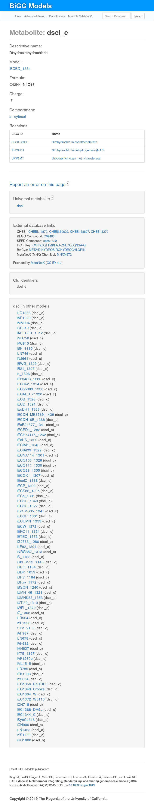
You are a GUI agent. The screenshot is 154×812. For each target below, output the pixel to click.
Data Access (57, 16)
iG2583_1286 (28, 541)
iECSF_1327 (28, 505)
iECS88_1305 (29, 490)
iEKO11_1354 (29, 531)
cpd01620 (50, 240)
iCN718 (23, 704)
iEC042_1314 (28, 383)
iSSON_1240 (28, 587)
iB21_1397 (26, 368)
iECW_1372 (27, 526)
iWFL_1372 (27, 607)
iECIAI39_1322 (29, 449)
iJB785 (23, 668)
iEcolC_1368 (28, 480)
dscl (20, 205)
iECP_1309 (26, 485)
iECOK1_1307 (29, 475)
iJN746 (23, 353)
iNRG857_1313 (30, 551)
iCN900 (23, 724)
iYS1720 (24, 734)
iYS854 (23, 678)
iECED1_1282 (29, 429)
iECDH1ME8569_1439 (36, 414)
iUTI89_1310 (28, 602)
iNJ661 (23, 358)
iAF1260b (25, 658)
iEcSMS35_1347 (31, 510)
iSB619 (23, 327)
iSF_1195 (25, 348)
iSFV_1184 (26, 576)
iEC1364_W (27, 693)
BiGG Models (30, 5)
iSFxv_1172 (27, 581)
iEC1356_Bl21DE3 (32, 683)
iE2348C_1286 (29, 378)
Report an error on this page (38, 184)
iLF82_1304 (27, 546)
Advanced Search (35, 16)
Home (17, 16)
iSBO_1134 (27, 566)
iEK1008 (24, 673)
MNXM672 (64, 254)
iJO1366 (24, 312)
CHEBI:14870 (37, 231)
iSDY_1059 (26, 571)
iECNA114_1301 (31, 454)
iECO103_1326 (30, 460)
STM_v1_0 (26, 627)
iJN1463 (24, 729)
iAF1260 (24, 317)
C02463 (49, 236)
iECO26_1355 (29, 470)
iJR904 (23, 617)
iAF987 (23, 632)
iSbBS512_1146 (31, 561)
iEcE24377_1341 (31, 424)
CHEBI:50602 (58, 231)
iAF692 (23, 643)
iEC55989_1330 (30, 388)
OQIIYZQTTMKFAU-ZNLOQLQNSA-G (59, 245)
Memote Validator (79, 16)
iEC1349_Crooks (31, 688)
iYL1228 (24, 622)
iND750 (23, 337)
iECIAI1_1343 (28, 444)
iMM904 (24, 322)
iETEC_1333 (28, 536)
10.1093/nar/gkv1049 (82, 785)
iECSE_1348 (28, 500)
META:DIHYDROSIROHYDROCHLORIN (57, 249)
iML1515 (24, 663)
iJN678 (23, 638)
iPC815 (23, 343)
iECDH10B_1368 (31, 419)
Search (138, 16)
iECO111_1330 (30, 465)
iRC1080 (24, 739)
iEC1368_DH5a (30, 709)
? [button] (68, 183)
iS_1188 (24, 556)
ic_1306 (24, 373)
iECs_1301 (26, 495)
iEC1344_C (27, 714)
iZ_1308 (24, 612)
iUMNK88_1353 (30, 597)
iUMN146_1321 (30, 592)
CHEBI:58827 (79, 231)
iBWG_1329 (27, 363)
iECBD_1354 (20, 68)
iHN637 (23, 648)
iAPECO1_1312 (30, 332)
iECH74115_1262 (32, 434)
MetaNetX (38, 262)
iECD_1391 (27, 403)
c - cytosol (17, 116)
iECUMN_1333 (29, 520)
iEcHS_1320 (27, 439)
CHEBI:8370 (99, 231)
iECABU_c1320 (30, 393)
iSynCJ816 (26, 719)
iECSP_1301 (28, 515)
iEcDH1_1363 (29, 409)
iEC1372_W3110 (31, 698)
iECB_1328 (26, 398)
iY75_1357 (26, 653)
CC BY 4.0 (54, 262)
